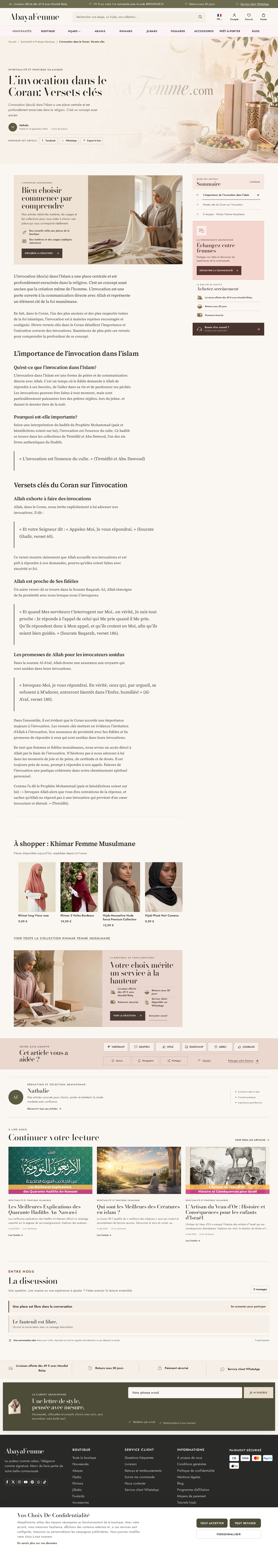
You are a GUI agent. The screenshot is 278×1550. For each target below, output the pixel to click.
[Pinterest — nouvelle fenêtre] (32, 1482)
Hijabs (73, 31)
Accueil (12, 42)
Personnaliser (229, 1534)
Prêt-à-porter (230, 31)
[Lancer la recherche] (200, 17)
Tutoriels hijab (186, 1502)
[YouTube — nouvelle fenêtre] (25, 1482)
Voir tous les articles (252, 1140)
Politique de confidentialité (195, 1470)
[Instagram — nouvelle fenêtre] (19, 1482)
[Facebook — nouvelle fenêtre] (7, 1482)
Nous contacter (135, 1483)
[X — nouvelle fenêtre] (13, 1482)
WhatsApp (70, 141)
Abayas (100, 31)
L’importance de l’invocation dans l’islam (226, 195)
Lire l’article (15, 1235)
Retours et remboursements (143, 1470)
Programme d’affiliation (193, 1489)
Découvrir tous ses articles (44, 1109)
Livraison (131, 1464)
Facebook (49, 141)
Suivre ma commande (140, 1477)
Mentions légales (188, 1477)
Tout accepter (212, 1523)
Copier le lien (92, 140)
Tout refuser (245, 1523)
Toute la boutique (84, 1457)
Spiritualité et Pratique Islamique (38, 42)
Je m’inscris (258, 1392)
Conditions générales (191, 1464)
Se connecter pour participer (248, 1306)
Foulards (178, 31)
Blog (256, 31)
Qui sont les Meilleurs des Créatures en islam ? (138, 1209)
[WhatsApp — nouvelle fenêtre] (39, 1482)
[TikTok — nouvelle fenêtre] (45, 1482)
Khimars (126, 31)
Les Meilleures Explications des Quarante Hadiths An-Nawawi (44, 1209)
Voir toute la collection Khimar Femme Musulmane (62, 938)
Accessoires (204, 31)
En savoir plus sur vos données (37, 1543)
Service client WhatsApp (142, 1489)
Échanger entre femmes (243, 1060)
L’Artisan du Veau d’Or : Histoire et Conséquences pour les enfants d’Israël (225, 1212)
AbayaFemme (34, 17)
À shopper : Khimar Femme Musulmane (223, 214)
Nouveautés (22, 31)
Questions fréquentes (139, 1457)
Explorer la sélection (42, 253)
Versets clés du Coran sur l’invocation (223, 204)
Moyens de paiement (191, 1496)
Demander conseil (158, 1015)
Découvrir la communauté (219, 270)
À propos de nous (189, 1457)
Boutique (48, 31)
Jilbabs (152, 31)
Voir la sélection (127, 1015)
